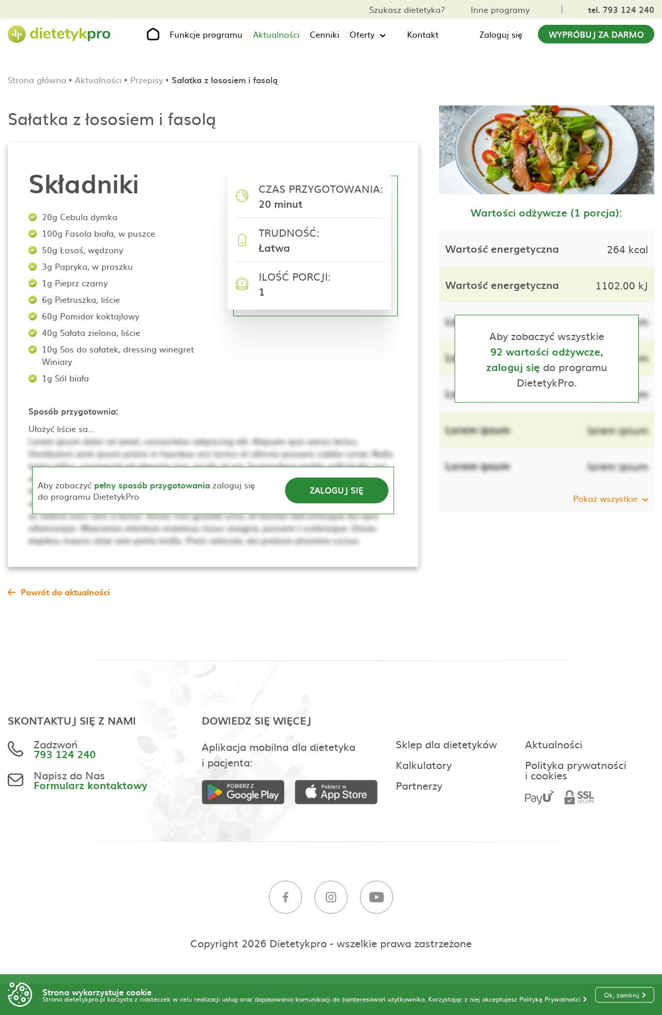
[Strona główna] (59, 34)
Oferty (362, 34)
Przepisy (146, 79)
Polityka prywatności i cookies (575, 769)
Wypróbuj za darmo (596, 34)
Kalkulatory (424, 764)
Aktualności (276, 34)
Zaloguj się (500, 34)
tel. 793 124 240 (621, 9)
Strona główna (37, 79)
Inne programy (500, 9)
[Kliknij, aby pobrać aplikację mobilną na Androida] (248, 792)
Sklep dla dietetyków (446, 744)
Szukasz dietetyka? (407, 9)
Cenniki (324, 34)
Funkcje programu (206, 34)
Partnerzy (419, 785)
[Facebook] (285, 897)
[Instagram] (331, 897)
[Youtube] (376, 897)
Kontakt (423, 34)
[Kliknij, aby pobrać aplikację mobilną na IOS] (341, 792)
